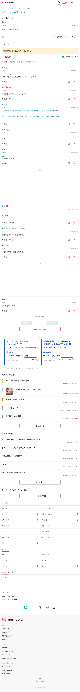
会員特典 (4, 632)
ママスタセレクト (7, 666)
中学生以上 (5, 566)
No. (3, 68)
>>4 (3, 155)
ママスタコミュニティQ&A (9, 599)
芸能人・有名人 (47, 514)
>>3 (3, 136)
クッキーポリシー (7, 654)
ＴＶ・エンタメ (7, 514)
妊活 (3, 554)
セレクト (5, 577)
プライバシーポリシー (8, 651)
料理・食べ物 (46, 520)
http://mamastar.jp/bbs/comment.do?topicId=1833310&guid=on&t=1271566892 (31, 116)
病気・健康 (5, 526)
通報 (3, 37)
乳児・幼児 (5, 560)
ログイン (71, 3)
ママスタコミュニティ (8, 670)
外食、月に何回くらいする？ (17, 12)
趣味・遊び (5, 537)
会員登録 (64, 3)
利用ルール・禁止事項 (8, 596)
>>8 (3, 74)
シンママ (45, 566)
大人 (3, 543)
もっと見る (40, 426)
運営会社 (4, 639)
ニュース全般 (46, 508)
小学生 (44, 560)
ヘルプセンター (6, 628)
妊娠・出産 (45, 554)
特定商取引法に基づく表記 (9, 658)
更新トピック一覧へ (40, 329)
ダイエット (5, 531)
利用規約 (4, 647)
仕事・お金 (45, 531)
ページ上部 (40, 681)
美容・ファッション (48, 526)
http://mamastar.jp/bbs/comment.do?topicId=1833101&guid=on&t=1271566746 (31, 111)
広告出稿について (7, 635)
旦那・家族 (5, 520)
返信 (5, 81)
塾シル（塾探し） (7, 673)
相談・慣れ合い (47, 537)
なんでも (5, 508)
